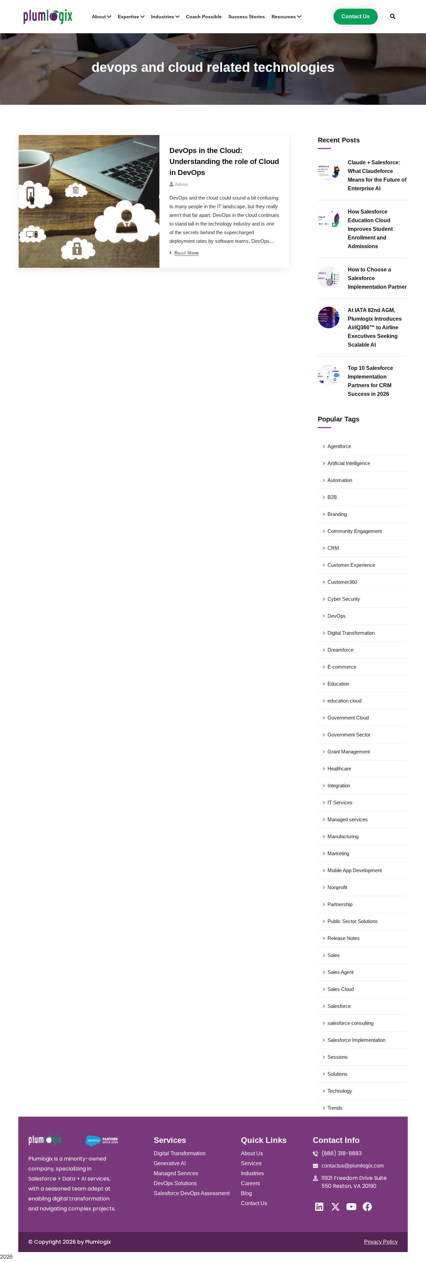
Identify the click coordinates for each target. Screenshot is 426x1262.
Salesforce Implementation (356, 1040)
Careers (250, 1183)
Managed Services (176, 1173)
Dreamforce (340, 650)
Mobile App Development (354, 870)
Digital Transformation (351, 633)
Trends (334, 1108)
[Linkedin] (319, 1206)
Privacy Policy (381, 1242)
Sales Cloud (340, 989)
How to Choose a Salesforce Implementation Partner (377, 278)
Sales (333, 955)
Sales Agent (340, 972)
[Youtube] (351, 1206)
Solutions (337, 1074)
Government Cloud (348, 717)
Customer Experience (351, 565)
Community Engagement (354, 531)
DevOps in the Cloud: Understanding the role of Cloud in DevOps (224, 161)
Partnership (339, 904)
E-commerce (341, 667)
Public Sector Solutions (352, 921)
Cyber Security (343, 599)
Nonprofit (337, 887)
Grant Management (348, 751)
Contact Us (254, 1203)
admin (181, 184)
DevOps (336, 616)
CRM (333, 548)
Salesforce (339, 1006)
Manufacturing (342, 836)
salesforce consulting (350, 1023)
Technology (339, 1091)
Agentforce (339, 446)
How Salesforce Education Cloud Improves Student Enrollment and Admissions (370, 229)
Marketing (338, 853)
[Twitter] (335, 1206)
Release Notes (343, 938)
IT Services (339, 802)
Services (251, 1163)
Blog (246, 1193)
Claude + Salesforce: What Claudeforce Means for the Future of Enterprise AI (377, 175)
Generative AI (170, 1163)
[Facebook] (367, 1206)
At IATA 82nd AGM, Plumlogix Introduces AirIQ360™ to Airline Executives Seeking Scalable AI (375, 327)
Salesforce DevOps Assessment (192, 1193)
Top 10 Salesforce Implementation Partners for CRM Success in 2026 (370, 381)
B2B (332, 497)
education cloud (344, 701)
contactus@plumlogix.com (352, 1166)
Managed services (347, 819)
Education (338, 684)
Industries (252, 1173)
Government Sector (348, 734)
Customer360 (342, 582)
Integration (338, 785)
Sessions (337, 1057)
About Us (252, 1153)
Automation (339, 480)
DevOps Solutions (175, 1183)
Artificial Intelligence (348, 463)
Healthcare (339, 768)
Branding (337, 514)
